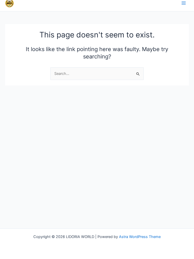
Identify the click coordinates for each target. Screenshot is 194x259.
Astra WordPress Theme (140, 236)
